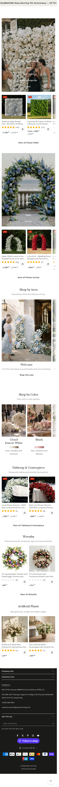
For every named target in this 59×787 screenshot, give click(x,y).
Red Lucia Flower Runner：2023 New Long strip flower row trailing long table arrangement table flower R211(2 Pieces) (41, 506)
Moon (28, 215)
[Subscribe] (54, 723)
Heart (28, 202)
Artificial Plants (28, 606)
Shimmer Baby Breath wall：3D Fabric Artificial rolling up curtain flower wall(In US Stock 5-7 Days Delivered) (12, 123)
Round (28, 221)
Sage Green (28, 74)
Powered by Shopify (28, 769)
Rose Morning (31, 766)
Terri (28, 86)
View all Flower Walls (28, 142)
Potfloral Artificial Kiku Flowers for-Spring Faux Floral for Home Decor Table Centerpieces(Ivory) (15, 646)
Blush (28, 68)
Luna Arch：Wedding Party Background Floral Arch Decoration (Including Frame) (39, 257)
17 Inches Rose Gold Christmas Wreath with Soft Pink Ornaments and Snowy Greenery (41, 575)
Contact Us (6, 685)
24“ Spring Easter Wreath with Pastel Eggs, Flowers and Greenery (15, 575)
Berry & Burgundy (28, 80)
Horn (28, 196)
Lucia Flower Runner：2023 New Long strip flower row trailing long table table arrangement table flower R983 (13, 506)
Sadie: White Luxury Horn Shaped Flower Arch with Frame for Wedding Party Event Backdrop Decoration (14, 257)
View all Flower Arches (28, 277)
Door (28, 209)
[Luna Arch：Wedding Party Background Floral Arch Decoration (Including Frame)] (39, 242)
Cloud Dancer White (28, 61)
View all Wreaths (28, 594)
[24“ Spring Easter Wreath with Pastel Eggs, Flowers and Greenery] (15, 559)
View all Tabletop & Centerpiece (28, 525)
